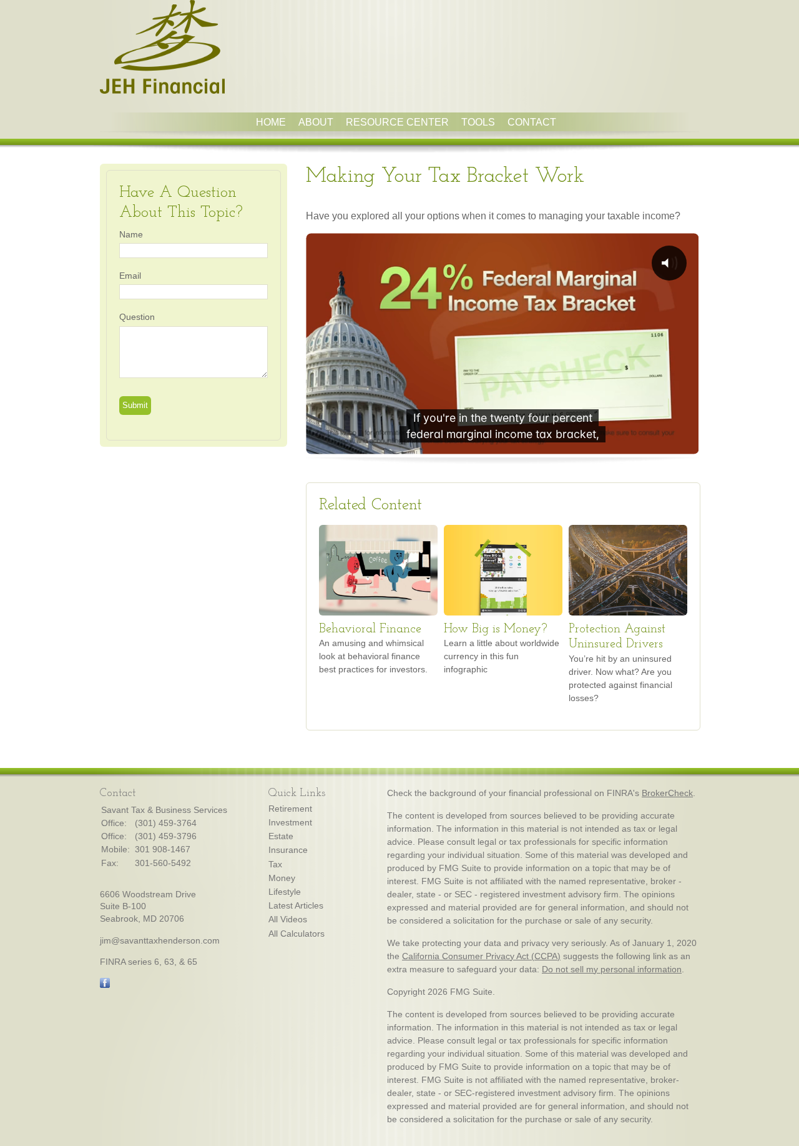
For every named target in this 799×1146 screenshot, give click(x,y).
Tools (478, 122)
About (315, 122)
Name (131, 234)
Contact (531, 122)
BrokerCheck (667, 793)
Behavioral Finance (370, 629)
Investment (290, 822)
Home (271, 122)
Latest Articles (295, 905)
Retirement (290, 809)
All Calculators (296, 934)
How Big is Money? (495, 629)
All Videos (287, 919)
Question (137, 317)
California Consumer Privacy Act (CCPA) (481, 956)
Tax (275, 864)
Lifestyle (284, 892)
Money (281, 878)
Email (130, 276)
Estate (280, 836)
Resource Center (397, 122)
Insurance (288, 850)
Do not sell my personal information (612, 969)
